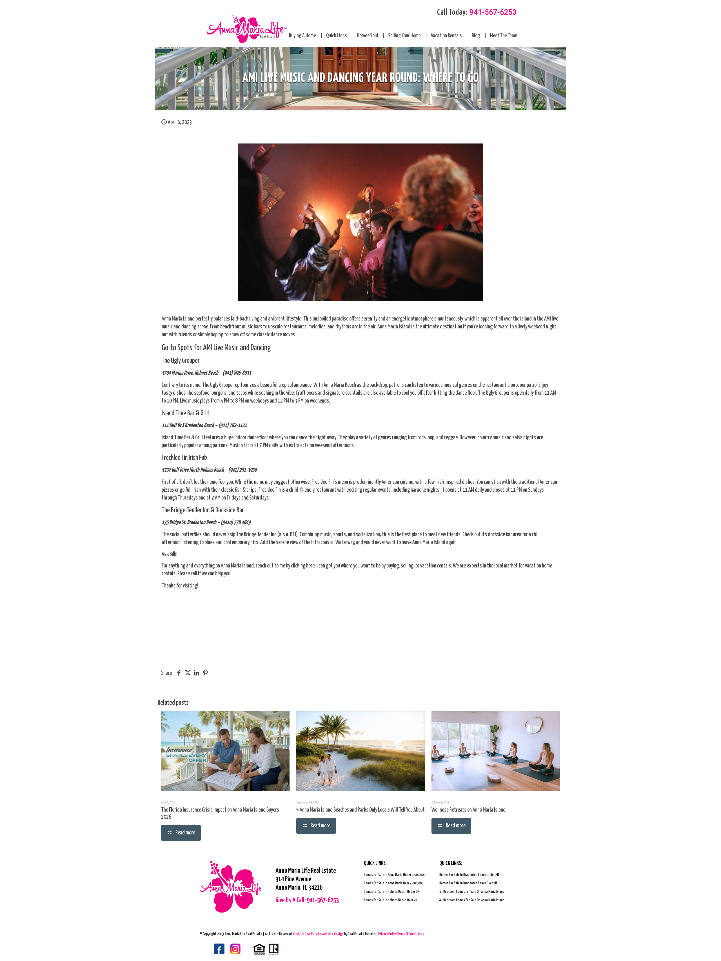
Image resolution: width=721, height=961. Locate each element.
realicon (266, 949)
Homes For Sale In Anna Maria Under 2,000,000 (394, 875)
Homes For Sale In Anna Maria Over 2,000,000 (393, 883)
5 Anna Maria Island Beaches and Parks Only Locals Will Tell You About (360, 810)
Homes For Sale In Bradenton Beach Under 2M (469, 875)
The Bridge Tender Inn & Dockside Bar (203, 510)
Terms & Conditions (410, 934)
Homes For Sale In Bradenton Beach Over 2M (468, 883)
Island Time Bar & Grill (185, 413)
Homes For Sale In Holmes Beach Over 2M (390, 900)
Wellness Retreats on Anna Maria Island (468, 810)
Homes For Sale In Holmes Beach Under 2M (391, 892)
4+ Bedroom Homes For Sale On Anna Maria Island (471, 900)
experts (474, 566)
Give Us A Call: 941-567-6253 (307, 900)
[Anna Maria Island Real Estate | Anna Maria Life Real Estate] (247, 29)
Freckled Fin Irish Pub (184, 458)
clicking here (303, 566)
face (212, 949)
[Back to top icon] (694, 949)
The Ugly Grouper (181, 361)
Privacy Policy (387, 934)
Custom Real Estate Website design (318, 934)
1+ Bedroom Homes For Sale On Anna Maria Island (471, 892)
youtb (239, 949)
